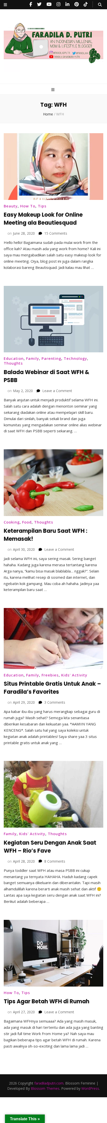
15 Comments (55, 233)
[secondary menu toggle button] (5, 4)
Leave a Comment (57, 390)
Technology (75, 358)
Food (27, 522)
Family (32, 358)
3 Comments (54, 702)
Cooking (12, 522)
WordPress (90, 1088)
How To (27, 205)
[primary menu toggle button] (53, 89)
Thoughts (13, 363)
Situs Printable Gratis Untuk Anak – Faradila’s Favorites (52, 688)
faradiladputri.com (48, 1083)
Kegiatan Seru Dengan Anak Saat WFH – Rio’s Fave (50, 847)
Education (14, 358)
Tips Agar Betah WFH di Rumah (46, 1001)
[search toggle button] (100, 4)
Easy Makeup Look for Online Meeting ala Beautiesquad (43, 219)
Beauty (11, 205)
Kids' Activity (74, 674)
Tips (42, 205)
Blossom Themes (45, 1088)
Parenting (51, 358)
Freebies (50, 674)
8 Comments (54, 861)
